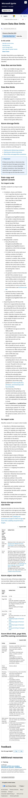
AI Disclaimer (4, 789)
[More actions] (25, 19)
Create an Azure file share (14, 571)
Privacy (10, 791)
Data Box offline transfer (11, 19)
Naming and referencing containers (14, 150)
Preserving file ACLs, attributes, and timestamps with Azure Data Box (15, 385)
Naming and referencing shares (13, 152)
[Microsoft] (14, 16)
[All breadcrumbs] (2, 19)
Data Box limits (6, 45)
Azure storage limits (7, 47)
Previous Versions (14, 789)
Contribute (4, 791)
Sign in (25, 16)
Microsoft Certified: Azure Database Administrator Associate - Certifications (11, 766)
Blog (21, 789)
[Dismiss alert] (25, 2)
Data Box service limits (8, 43)
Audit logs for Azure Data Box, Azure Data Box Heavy (17, 565)
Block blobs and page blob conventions (15, 154)
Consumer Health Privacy (7, 793)
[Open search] (21, 16)
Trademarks (4, 796)
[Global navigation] (1, 16)
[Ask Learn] (23, 19)
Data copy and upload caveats (9, 49)
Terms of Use (20, 793)
